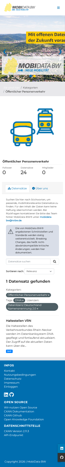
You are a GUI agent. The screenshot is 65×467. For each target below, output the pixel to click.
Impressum (12, 382)
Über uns (41, 188)
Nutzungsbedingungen (20, 374)
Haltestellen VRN (18, 320)
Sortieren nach (14, 271)
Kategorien (30, 87)
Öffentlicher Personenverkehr (25, 91)
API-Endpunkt (13, 435)
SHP (9, 351)
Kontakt (9, 370)
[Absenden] (54, 262)
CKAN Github (13, 415)
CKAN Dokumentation (19, 411)
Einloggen (11, 386)
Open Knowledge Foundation (24, 419)
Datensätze (19, 188)
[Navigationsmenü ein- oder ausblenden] (58, 8)
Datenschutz (12, 378)
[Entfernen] (48, 295)
